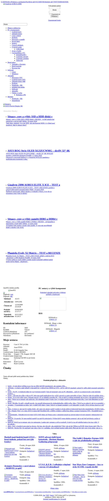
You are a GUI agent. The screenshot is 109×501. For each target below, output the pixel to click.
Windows (15, 74)
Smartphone (16, 100)
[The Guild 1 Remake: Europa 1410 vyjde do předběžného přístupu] (80, 455)
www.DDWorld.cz (9, 492)
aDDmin (27, 448)
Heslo (55, 10)
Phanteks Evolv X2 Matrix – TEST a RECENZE (34, 253)
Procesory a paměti (18, 39)
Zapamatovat (55, 14)
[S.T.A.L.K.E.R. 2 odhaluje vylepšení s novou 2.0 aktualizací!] (46, 480)
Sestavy (14, 43)
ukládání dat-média (18, 87)
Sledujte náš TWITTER (53, 2)
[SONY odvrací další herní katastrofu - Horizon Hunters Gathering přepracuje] (46, 455)
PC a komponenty (14, 30)
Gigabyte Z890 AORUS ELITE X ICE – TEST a (34, 184)
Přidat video (54, 488)
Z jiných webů (17, 47)
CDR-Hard (20, 49)
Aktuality (11, 76)
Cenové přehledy (17, 45)
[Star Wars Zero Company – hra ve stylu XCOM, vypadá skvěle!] (80, 480)
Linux (14, 72)
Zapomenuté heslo (54, 20)
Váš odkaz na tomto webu (79, 492)
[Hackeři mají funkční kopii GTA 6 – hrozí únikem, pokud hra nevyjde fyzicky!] (11, 456)
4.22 (12, 294)
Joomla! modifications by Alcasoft (54, 499)
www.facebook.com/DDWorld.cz (24, 492)
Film (28, 478)
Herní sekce (12, 62)
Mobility (10, 97)
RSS (62, 2)
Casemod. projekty (22, 58)
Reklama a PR (21, 95)
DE (67, 2)
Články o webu (17, 93)
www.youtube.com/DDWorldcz (61, 492)
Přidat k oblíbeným (14, 28)
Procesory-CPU (17, 78)
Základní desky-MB (18, 81)
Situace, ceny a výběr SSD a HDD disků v (30, 116)
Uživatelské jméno (54, 6)
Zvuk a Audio (16, 51)
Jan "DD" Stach (48, 495)
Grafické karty (17, 32)
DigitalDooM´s (21, 55)
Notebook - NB (17, 85)
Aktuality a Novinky (19, 64)
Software (11, 70)
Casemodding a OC (18, 53)
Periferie (14, 37)
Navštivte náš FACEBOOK (35, 2)
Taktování (19, 60)
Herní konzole (16, 66)
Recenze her (16, 68)
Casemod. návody (22, 57)
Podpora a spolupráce (18, 2)
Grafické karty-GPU (19, 79)
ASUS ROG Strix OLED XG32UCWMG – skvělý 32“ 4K (39, 150)
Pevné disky (16, 41)
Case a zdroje (16, 36)
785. (11, 296)
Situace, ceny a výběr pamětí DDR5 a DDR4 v (32, 219)
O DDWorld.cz (6, 2)
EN (65, 2)
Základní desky (17, 34)
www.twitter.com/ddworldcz (43, 492)
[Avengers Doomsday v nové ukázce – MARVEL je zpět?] (11, 480)
